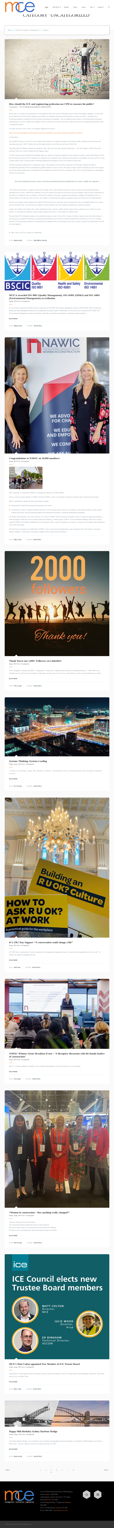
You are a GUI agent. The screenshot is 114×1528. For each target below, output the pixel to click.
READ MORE (13, 319)
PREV (7, 1470)
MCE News (17, 301)
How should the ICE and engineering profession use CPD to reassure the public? (51, 104)
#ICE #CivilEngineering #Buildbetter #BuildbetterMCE (35, 107)
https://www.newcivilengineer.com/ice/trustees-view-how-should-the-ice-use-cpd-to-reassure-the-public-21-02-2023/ (45, 133)
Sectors (75, 7)
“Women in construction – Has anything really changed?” (39, 1212)
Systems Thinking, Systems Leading (28, 761)
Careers (84, 7)
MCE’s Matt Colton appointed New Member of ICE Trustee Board (44, 1364)
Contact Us (101, 7)
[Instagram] (87, 1494)
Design (11, 301)
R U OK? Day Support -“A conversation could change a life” (41, 942)
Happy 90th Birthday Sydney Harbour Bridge (33, 1431)
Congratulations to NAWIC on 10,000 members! (34, 458)
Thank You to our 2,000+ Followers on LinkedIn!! (35, 660)
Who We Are (56, 7)
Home (46, 7)
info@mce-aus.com (62, 1510)
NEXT (106, 1470)
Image (11, 461)
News (91, 7)
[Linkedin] (98, 1494)
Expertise (66, 7)
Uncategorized (13, 107)
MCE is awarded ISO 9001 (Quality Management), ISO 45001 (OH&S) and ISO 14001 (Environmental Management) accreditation (54, 297)
